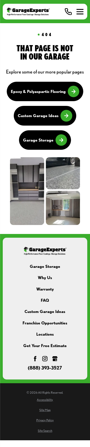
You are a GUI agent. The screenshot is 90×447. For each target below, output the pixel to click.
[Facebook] (35, 358)
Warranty (45, 289)
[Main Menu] (80, 11)
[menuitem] (45, 400)
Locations (45, 334)
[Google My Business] (55, 358)
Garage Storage (38, 140)
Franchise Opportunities (44, 322)
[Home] (28, 11)
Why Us (45, 277)
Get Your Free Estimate (45, 345)
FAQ (45, 300)
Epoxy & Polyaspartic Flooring (38, 91)
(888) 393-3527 (45, 368)
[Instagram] (45, 358)
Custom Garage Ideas (38, 115)
